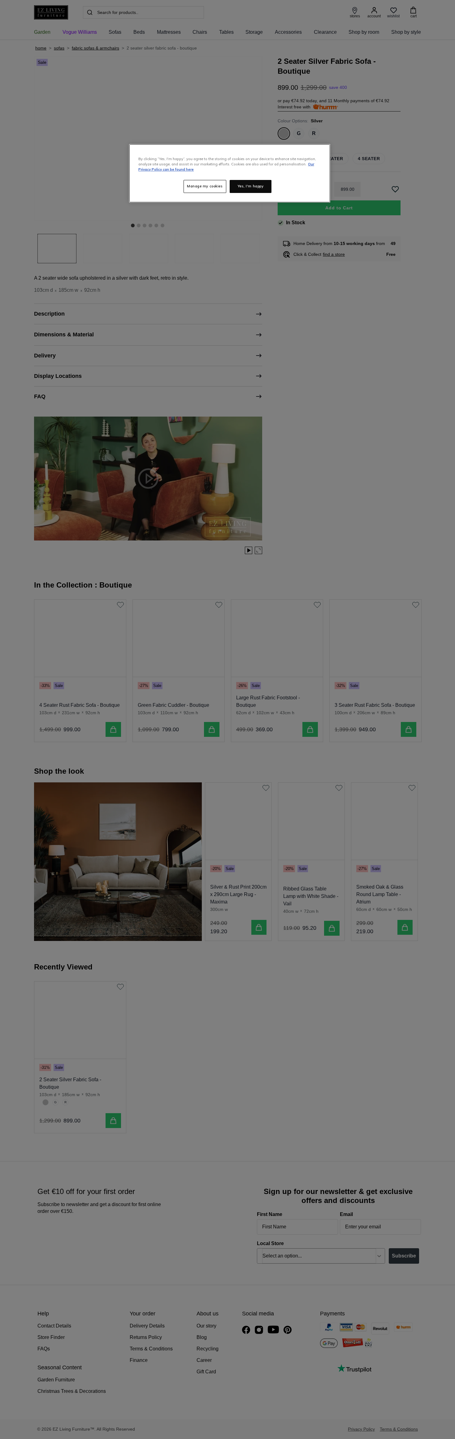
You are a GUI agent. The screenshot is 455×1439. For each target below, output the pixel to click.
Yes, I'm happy (251, 186)
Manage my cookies (205, 186)
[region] (229, 173)
